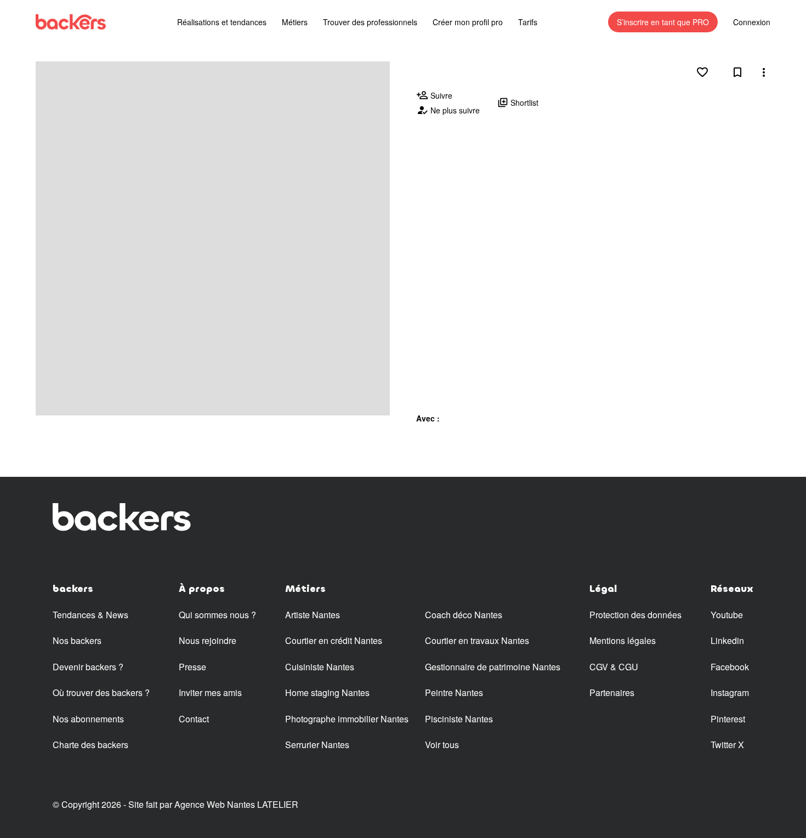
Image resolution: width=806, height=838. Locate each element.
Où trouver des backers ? (101, 692)
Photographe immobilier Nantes (346, 718)
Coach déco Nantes (463, 614)
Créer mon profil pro (468, 21)
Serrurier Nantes (317, 744)
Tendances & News (90, 614)
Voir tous (442, 744)
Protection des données (635, 614)
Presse (192, 666)
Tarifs (527, 21)
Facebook (730, 666)
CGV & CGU (613, 666)
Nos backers (77, 640)
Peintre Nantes (454, 692)
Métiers (295, 21)
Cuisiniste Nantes (319, 666)
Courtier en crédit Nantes (333, 640)
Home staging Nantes (327, 692)
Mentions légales (622, 640)
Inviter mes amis (210, 692)
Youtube (727, 614)
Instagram (730, 692)
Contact (194, 718)
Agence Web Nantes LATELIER (236, 804)
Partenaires (611, 692)
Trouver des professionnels (370, 21)
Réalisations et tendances (221, 21)
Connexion (751, 21)
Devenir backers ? (88, 666)
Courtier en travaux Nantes (477, 640)
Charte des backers (90, 744)
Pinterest (728, 718)
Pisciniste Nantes (459, 718)
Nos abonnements (88, 718)
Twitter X (727, 744)
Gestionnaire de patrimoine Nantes (492, 666)
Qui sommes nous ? (217, 614)
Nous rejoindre (207, 640)
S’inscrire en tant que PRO (663, 21)
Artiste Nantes (312, 614)
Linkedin (727, 640)
